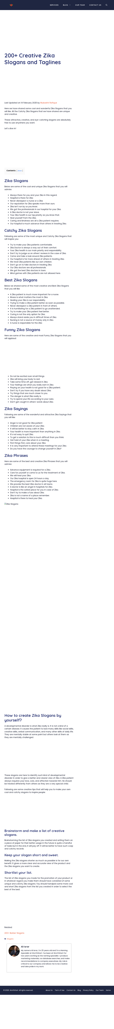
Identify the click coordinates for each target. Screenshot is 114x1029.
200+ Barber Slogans (14, 933)
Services (54, 5)
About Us (49, 990)
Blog (65, 5)
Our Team (80, 5)
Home (108, 990)
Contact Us (95, 5)
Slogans (10, 939)
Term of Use (59, 990)
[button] (106, 5)
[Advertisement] (39, 35)
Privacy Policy (88, 990)
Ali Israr (25, 946)
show (20, 171)
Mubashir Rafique (48, 102)
